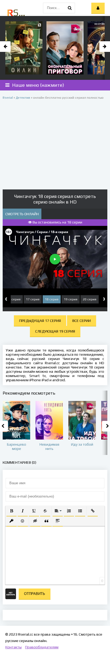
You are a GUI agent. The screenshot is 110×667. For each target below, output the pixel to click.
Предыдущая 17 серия (40, 320)
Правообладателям (41, 647)
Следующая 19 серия (55, 331)
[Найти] (69, 8)
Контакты (13, 647)
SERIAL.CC (17, 12)
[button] (11, 511)
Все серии (81, 320)
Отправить (34, 594)
